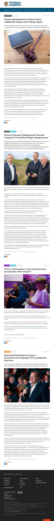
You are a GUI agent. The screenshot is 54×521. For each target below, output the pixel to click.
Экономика (20, 9)
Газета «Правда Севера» (10, 491)
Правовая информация (9, 498)
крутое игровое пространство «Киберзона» (33, 326)
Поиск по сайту (7, 497)
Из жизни (7, 131)
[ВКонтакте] (5, 122)
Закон (39, 9)
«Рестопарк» (26, 312)
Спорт (37, 478)
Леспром (26, 9)
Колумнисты (39, 480)
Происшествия (33, 9)
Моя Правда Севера (41, 482)
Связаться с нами (8, 495)
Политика (13, 9)
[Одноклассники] (7, 122)
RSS (21, 487)
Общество (7, 9)
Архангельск (15, 15)
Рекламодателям (8, 487)
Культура (7, 265)
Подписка (6, 493)
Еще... (43, 9)
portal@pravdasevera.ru (16, 511)
